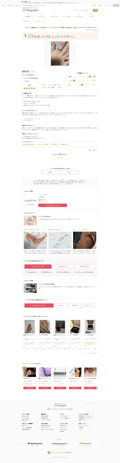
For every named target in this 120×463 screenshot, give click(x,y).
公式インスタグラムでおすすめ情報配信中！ (61, 452)
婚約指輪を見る (84, 266)
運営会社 (62, 431)
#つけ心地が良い (54, 144)
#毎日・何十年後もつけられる (29, 144)
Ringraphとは (63, 425)
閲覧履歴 (26, 5)
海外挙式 (100, 5)
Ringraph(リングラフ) (27, 21)
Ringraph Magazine (45, 425)
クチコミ (54, 16)
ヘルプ (80, 429)
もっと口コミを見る (92, 353)
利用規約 (81, 427)
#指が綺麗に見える (64, 144)
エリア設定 (42, 5)
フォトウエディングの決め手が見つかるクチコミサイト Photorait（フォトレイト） (85, 446)
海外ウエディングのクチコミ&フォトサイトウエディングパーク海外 (60, 446)
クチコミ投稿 (34, 5)
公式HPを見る (30, 388)
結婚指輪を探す (44, 418)
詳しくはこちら (75, 2)
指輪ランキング (82, 420)
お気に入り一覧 (18, 5)
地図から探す (25, 420)
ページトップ (92, 401)
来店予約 (60, 305)
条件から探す (25, 416)
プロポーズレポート (46, 427)
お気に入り (24, 425)
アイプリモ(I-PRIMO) (28, 75)
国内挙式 (94, 5)
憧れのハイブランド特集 (47, 429)
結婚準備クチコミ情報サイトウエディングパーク (35, 446)
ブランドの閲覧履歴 (27, 427)
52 (90, 381)
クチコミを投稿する (65, 418)
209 (30, 381)
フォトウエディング (108, 5)
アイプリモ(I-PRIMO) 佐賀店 (31, 78)
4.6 (41, 381)
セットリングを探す (46, 420)
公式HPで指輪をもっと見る (53, 205)
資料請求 (74, 305)
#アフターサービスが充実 (43, 144)
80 (75, 381)
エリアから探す (25, 418)
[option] (29, 334)
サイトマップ (63, 427)
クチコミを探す (36, 21)
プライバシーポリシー (84, 425)
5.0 (86, 381)
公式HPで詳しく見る (38, 266)
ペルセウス (26, 81)
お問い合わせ (89, 305)
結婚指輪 (116, 5)
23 (60, 381)
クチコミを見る (63, 416)
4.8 (56, 381)
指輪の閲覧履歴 (25, 429)
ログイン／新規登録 (8, 5)
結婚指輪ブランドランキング (86, 418)
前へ (50, 172)
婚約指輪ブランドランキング (86, 416)
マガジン (91, 16)
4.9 (26, 381)
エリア (79, 16)
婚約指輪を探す (44, 416)
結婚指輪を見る (62, 266)
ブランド (66, 16)
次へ (69, 172)
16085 (46, 381)
